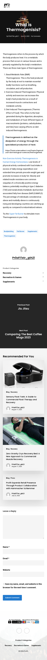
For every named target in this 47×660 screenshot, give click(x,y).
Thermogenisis (9, 236)
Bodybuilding (9, 231)
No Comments (35, 36)
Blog (23, 18)
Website (6, 570)
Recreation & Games (12, 277)
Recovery (7, 273)
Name (6, 547)
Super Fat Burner (16, 214)
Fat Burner (20, 231)
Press (13, 478)
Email (6, 558)
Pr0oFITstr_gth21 (13, 36)
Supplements (32, 231)
